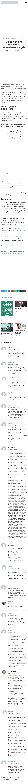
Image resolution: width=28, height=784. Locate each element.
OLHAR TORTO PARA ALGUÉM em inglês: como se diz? (20, 332)
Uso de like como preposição (19, 309)
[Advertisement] (14, 20)
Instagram (4, 253)
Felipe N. (10, 347)
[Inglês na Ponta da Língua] (9, 2)
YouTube (20, 253)
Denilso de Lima (10, 50)
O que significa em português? (16, 38)
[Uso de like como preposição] (21, 304)
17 (22, 50)
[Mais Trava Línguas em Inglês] (7, 308)
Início (5, 38)
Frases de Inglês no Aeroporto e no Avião (6, 334)
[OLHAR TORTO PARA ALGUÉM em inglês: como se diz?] (21, 326)
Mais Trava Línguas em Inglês (7, 318)
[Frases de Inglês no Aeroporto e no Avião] (7, 327)
